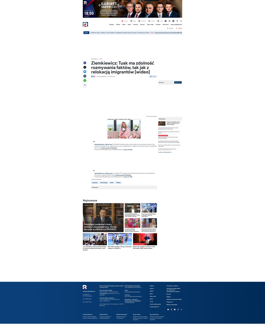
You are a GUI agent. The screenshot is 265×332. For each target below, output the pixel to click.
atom (111, 182)
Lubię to (154, 76)
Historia (135, 24)
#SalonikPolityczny (100, 144)
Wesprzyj (143, 21)
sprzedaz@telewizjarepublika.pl (133, 287)
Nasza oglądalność (176, 24)
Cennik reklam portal (155, 304)
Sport (129, 24)
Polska (118, 24)
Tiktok (181, 20)
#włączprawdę (105, 148)
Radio (161, 21)
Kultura (142, 24)
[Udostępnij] (84, 62)
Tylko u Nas (150, 24)
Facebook (177, 20)
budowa (95, 182)
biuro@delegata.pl (129, 302)
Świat (124, 24)
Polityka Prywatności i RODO (174, 299)
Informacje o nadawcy (172, 286)
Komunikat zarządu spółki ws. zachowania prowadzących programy (173, 290)
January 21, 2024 (127, 149)
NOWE (86, 32)
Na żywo (126, 21)
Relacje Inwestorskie (172, 304)
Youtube (166, 20)
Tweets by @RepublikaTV (164, 152)
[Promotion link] (132, 9)
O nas (151, 301)
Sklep (134, 21)
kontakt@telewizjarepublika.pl (132, 292)
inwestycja (103, 182)
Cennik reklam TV (154, 306)
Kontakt (158, 24)
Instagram (173, 20)
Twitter (169, 20)
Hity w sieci (178, 82)
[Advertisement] (132, 329)
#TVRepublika (113, 148)
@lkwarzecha (108, 173)
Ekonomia (166, 24)
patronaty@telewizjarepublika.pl (133, 296)
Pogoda (153, 21)
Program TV (170, 302)
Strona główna (94, 58)
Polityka (111, 24)
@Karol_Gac (108, 144)
